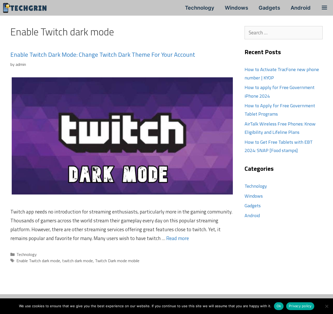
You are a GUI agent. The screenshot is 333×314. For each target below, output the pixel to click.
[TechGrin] (26, 8)
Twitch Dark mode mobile (117, 261)
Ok (279, 306)
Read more (177, 238)
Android (301, 8)
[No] (326, 306)
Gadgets (269, 8)
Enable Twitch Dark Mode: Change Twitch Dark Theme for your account (102, 54)
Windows (236, 8)
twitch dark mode (77, 261)
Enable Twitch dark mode (38, 261)
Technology (199, 8)
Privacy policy (300, 306)
